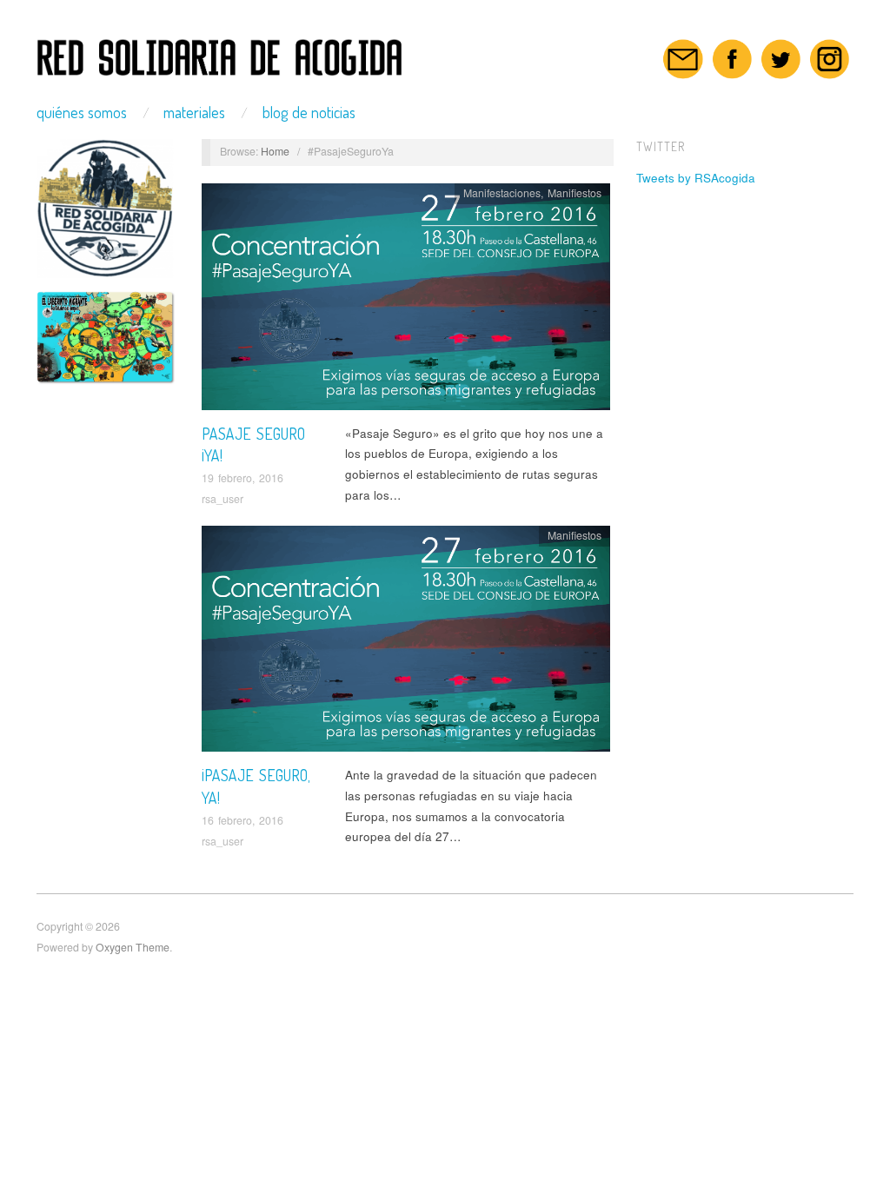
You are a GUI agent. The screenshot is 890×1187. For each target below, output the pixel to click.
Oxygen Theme (132, 947)
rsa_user (222, 499)
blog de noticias (308, 112)
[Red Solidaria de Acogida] (220, 52)
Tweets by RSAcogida (695, 177)
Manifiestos (574, 193)
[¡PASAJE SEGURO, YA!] (406, 643)
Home (275, 151)
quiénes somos (82, 112)
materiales (194, 112)
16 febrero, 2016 (242, 820)
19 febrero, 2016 (242, 478)
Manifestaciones (502, 193)
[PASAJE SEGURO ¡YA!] (406, 301)
